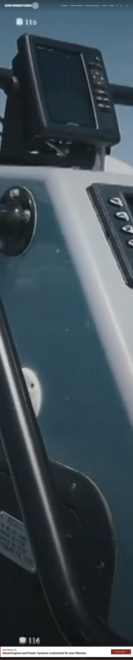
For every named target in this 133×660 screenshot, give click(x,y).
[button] (127, 6)
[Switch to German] (121, 6)
